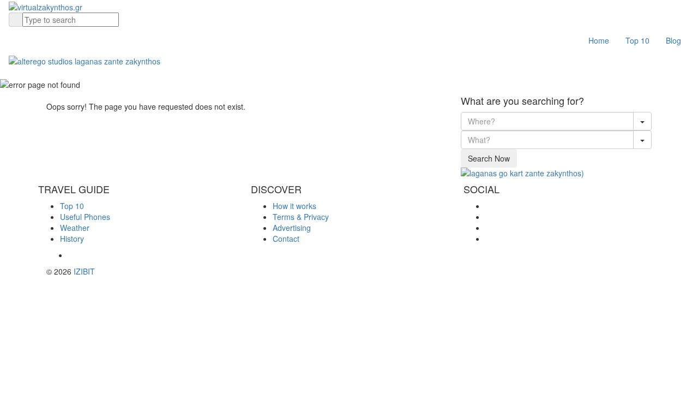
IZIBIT (84, 271)
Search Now (489, 158)
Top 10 (637, 40)
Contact (286, 238)
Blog (673, 40)
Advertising (292, 227)
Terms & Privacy (301, 216)
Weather (74, 227)
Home (598, 40)
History (72, 238)
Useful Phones (85, 216)
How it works (294, 205)
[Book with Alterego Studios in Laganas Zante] (84, 59)
